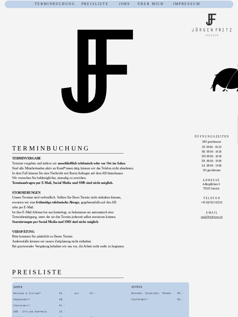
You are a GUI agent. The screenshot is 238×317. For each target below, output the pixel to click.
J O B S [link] (118, 4)
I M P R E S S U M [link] (186, 4)
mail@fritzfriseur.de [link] (212, 217)
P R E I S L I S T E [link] (95, 4)
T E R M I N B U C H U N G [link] (54, 4)
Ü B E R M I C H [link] (150, 4)
